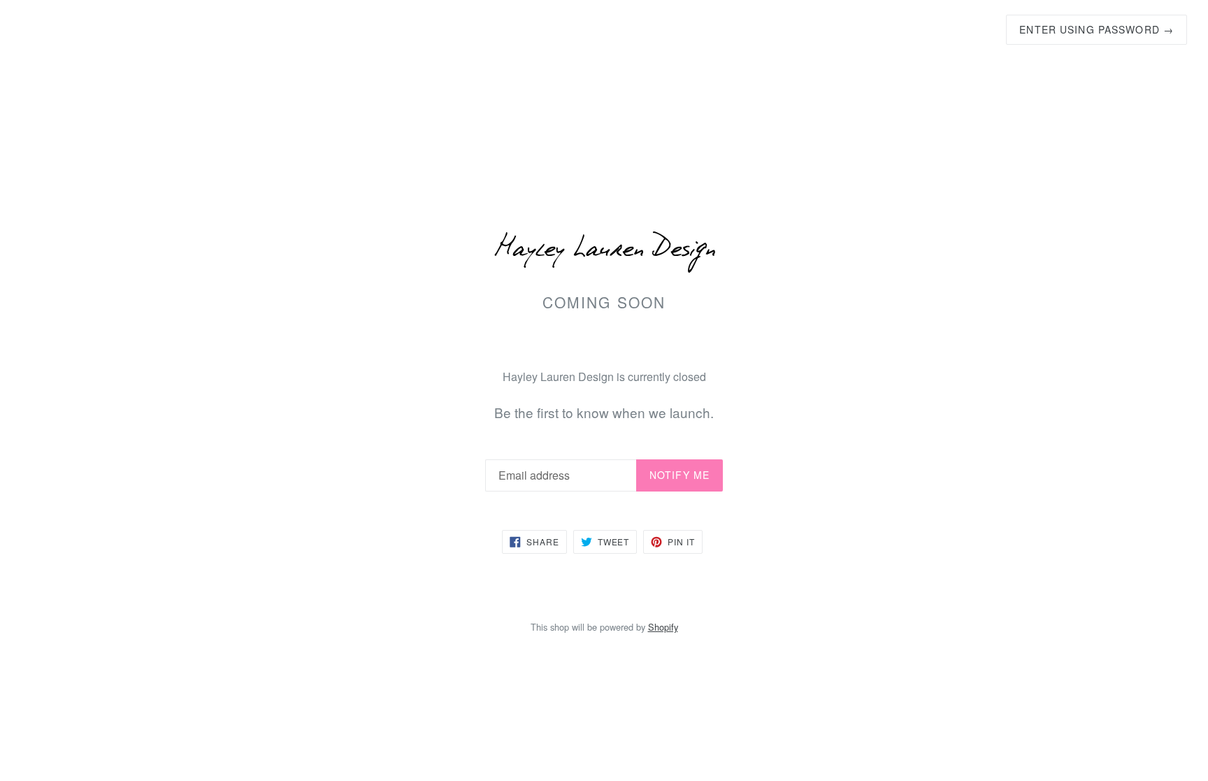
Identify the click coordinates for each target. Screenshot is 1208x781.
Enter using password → (1096, 29)
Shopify (663, 626)
